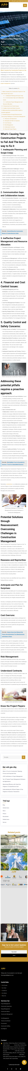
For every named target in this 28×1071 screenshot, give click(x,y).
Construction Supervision (6, 1006)
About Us (4, 995)
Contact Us (4, 990)
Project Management (5, 1003)
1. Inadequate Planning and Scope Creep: (13, 95)
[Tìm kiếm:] (14, 757)
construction (9, 484)
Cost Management (5, 1018)
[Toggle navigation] (25, 5)
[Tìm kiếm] (23, 757)
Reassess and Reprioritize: (10, 118)
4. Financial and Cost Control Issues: (10, 106)
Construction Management (7, 1014)
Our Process (4, 985)
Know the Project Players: (10, 129)
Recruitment (5, 816)
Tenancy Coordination (5, 1020)
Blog (4, 805)
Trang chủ (5, 44)
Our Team (4, 987)
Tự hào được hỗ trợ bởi (14, 1064)
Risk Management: (8, 125)
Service (4, 822)
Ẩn (18, 88)
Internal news (6, 808)
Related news (12, 44)
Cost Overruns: (7, 122)
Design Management (5, 1008)
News (4, 810)
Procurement (4, 1023)
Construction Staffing (5, 1026)
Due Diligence (4, 1028)
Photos (4, 813)
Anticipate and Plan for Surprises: (11, 120)
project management (5, 83)
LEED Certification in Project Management (12, 776)
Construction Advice (5, 1011)
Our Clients (4, 993)
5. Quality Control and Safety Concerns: (10, 108)
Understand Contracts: (9, 127)
